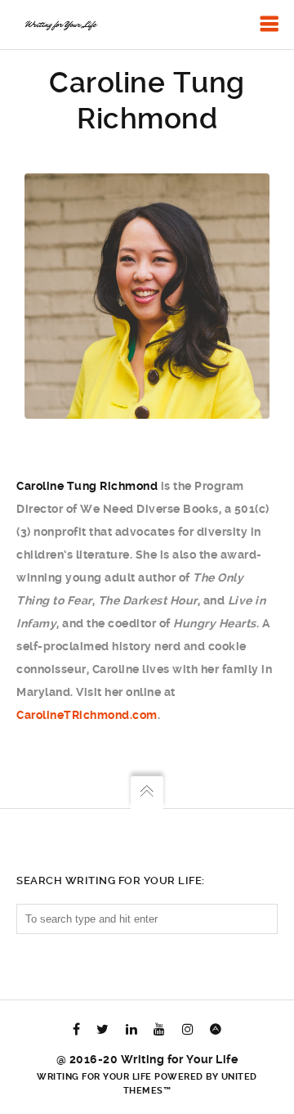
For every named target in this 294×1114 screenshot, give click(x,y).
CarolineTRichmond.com (87, 714)
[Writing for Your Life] (60, 24)
